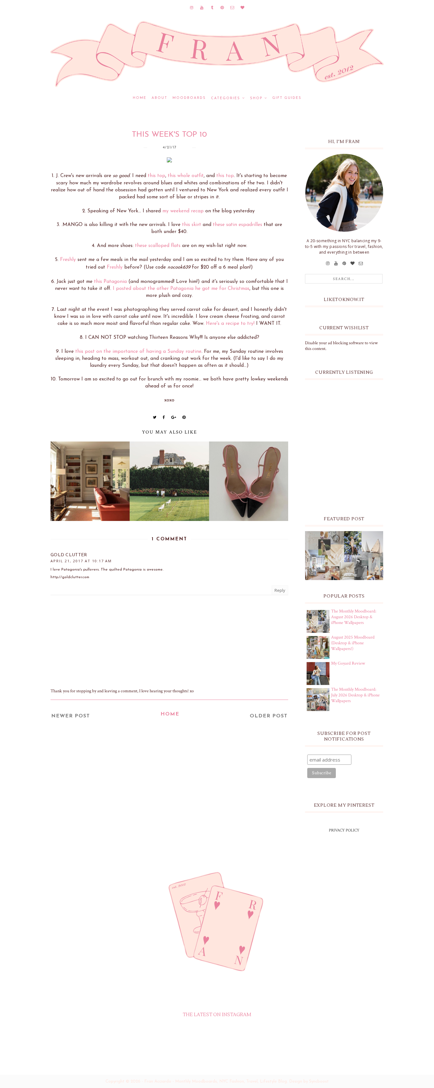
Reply (280, 590)
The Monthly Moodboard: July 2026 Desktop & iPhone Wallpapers (355, 695)
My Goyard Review (348, 663)
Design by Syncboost (309, 1081)
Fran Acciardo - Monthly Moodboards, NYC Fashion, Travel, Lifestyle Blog (215, 1081)
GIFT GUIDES (287, 98)
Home (139, 98)
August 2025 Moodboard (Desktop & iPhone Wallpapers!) (353, 643)
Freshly (68, 259)
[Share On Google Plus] (173, 417)
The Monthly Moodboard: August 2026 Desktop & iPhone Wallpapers (353, 617)
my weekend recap (183, 211)
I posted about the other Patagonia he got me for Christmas (181, 288)
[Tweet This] (155, 417)
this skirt (191, 224)
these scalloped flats (157, 245)
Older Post (269, 716)
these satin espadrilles (237, 224)
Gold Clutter (69, 555)
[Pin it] (184, 417)
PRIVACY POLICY (344, 830)
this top (156, 175)
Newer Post (70, 716)
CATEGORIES (225, 98)
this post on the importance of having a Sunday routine (138, 351)
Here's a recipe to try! (230, 323)
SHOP (256, 98)
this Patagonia (110, 281)
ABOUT (159, 98)
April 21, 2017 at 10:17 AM (81, 560)
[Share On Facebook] (164, 417)
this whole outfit (186, 175)
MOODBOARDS (189, 98)
